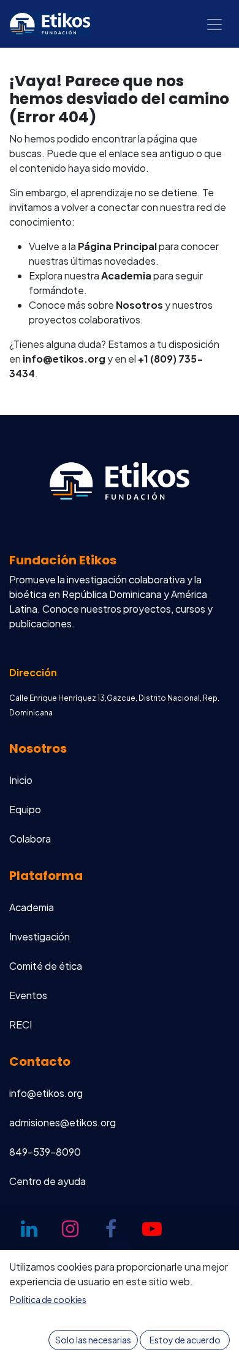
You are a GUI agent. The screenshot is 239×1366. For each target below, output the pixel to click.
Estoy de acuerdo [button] (185, 1339)
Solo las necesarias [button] (93, 1339)
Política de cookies (48, 1299)
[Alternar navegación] (214, 24)
